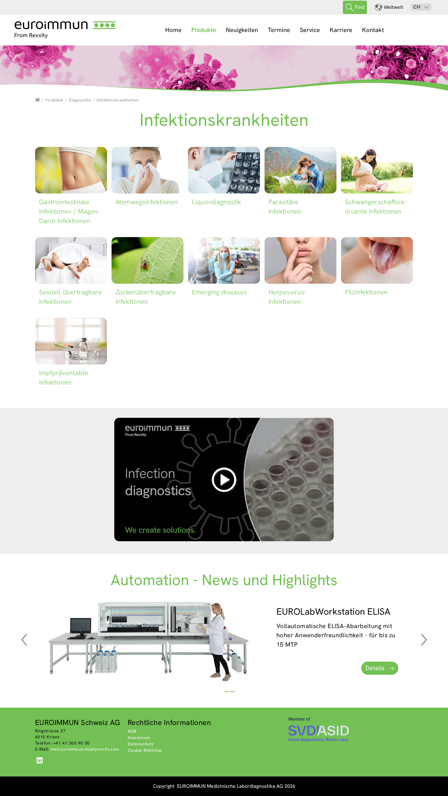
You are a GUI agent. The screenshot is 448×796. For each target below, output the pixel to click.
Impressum (139, 737)
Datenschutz (141, 744)
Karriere (341, 30)
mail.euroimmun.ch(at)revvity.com (85, 749)
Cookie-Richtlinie (145, 750)
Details (374, 668)
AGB (132, 731)
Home (173, 30)
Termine (279, 30)
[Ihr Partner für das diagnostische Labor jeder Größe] (37, 100)
